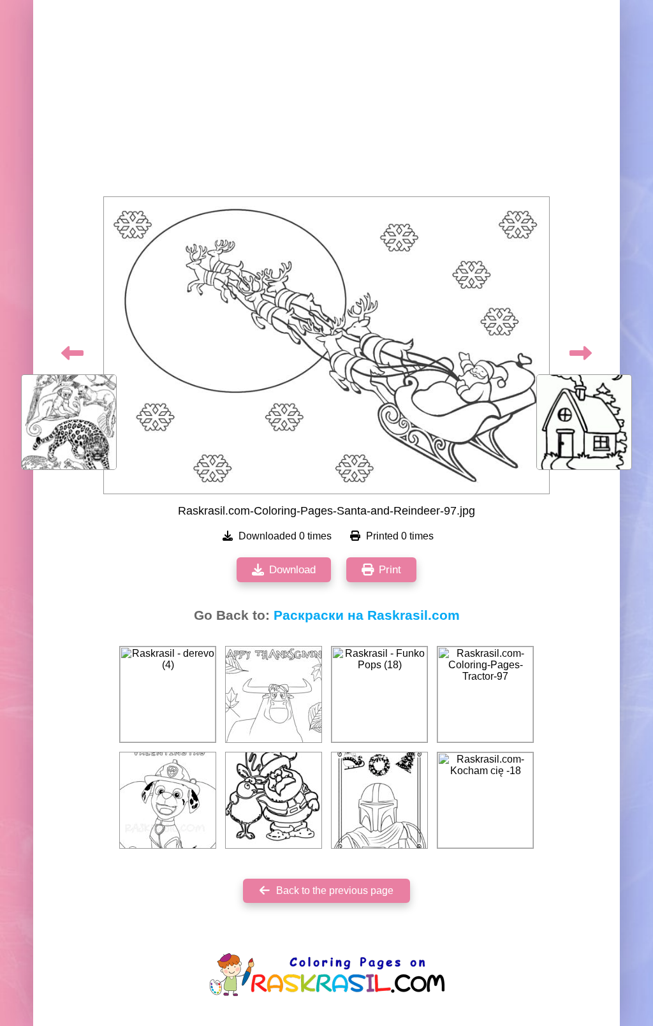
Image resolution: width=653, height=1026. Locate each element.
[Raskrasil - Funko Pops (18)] (379, 694)
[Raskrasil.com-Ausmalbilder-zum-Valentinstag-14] (167, 800)
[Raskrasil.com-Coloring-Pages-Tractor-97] (485, 694)
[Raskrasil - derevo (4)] (167, 694)
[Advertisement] (326, 102)
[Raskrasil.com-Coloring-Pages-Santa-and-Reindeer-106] (273, 800)
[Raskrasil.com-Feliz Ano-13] (379, 800)
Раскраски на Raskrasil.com (367, 615)
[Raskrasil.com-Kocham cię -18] (485, 800)
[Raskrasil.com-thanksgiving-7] (273, 694)
